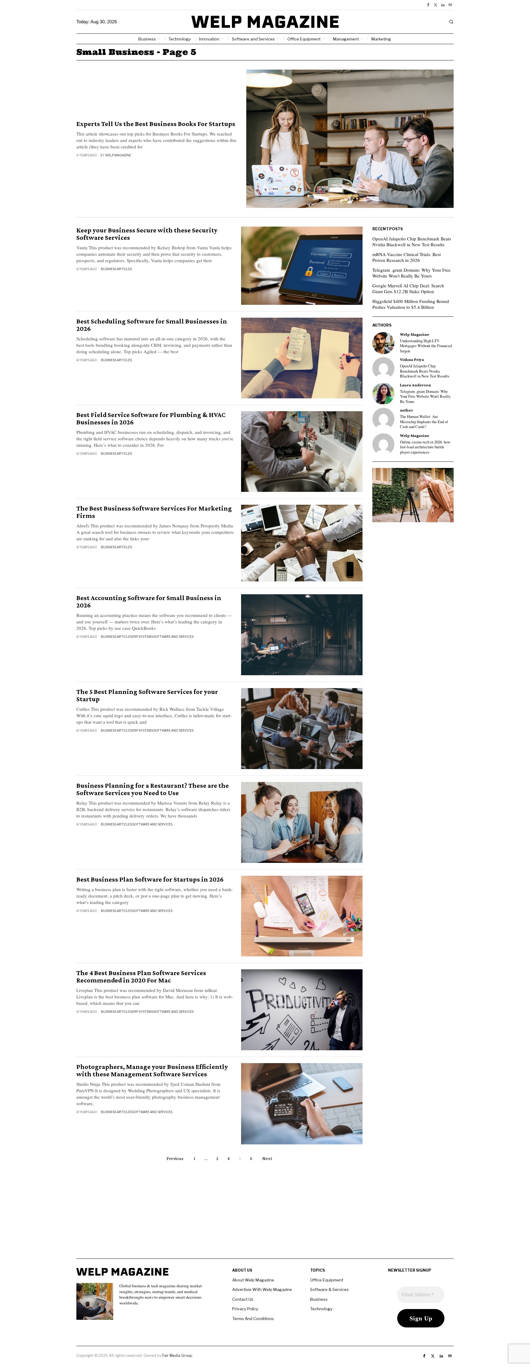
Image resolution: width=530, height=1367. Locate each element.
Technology (321, 1308)
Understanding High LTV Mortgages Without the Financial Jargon (426, 346)
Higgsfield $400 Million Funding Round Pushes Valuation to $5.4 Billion (410, 304)
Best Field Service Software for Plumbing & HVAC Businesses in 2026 (150, 418)
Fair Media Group (177, 1355)
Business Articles (116, 269)
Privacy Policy (245, 1308)
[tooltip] (428, 5)
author (406, 410)
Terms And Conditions (253, 1318)
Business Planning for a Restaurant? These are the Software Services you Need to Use (152, 789)
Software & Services (329, 1289)
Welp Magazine (118, 155)
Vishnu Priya (412, 359)
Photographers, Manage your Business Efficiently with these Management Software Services (152, 1070)
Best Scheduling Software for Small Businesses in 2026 (151, 325)
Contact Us (242, 1299)
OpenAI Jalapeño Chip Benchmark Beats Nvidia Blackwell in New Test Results (411, 241)
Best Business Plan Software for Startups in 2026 (150, 879)
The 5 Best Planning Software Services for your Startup (147, 695)
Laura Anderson (415, 385)
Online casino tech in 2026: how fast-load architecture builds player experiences (425, 447)
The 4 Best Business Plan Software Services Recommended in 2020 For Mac (141, 976)
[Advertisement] (265, 1215)
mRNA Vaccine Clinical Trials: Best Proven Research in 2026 (406, 257)
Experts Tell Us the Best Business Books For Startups (155, 124)
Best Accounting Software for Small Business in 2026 (148, 601)
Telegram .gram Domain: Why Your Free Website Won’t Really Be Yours (411, 273)
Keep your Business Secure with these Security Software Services (146, 234)
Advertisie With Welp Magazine (262, 1289)
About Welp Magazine (253, 1279)
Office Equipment (326, 1279)
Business (319, 1299)
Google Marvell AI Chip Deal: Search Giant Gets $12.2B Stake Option (408, 288)
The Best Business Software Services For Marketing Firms (154, 512)
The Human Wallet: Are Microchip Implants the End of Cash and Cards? (424, 421)
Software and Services (173, 636)
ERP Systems (142, 636)
